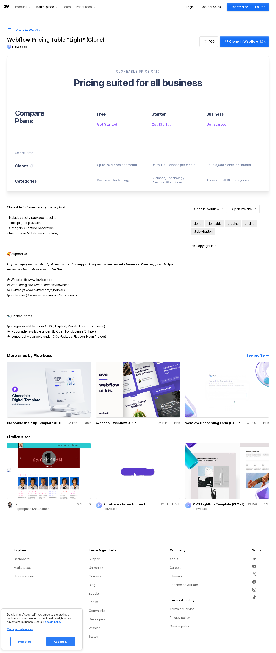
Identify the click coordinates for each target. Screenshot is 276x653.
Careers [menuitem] (175, 567)
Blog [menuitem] (92, 585)
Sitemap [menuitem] (176, 576)
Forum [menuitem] (93, 602)
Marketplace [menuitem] (23, 567)
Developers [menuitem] (97, 619)
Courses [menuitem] (95, 576)
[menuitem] (254, 558)
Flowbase (111, 509)
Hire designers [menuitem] (24, 576)
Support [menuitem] (94, 559)
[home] (6, 7)
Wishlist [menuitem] (94, 628)
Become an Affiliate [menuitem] (184, 585)
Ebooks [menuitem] (94, 593)
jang (18, 504)
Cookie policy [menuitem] (180, 626)
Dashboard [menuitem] (22, 559)
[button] (23, 7)
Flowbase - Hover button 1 (124, 504)
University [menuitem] (96, 567)
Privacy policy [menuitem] (180, 617)
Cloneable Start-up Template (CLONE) (36, 423)
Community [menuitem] (97, 610)
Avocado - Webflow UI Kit (116, 423)
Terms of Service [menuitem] (182, 609)
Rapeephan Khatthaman (32, 509)
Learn (67, 7)
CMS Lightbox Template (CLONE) (218, 504)
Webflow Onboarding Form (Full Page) (215, 423)
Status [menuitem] (93, 636)
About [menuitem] (174, 559)
